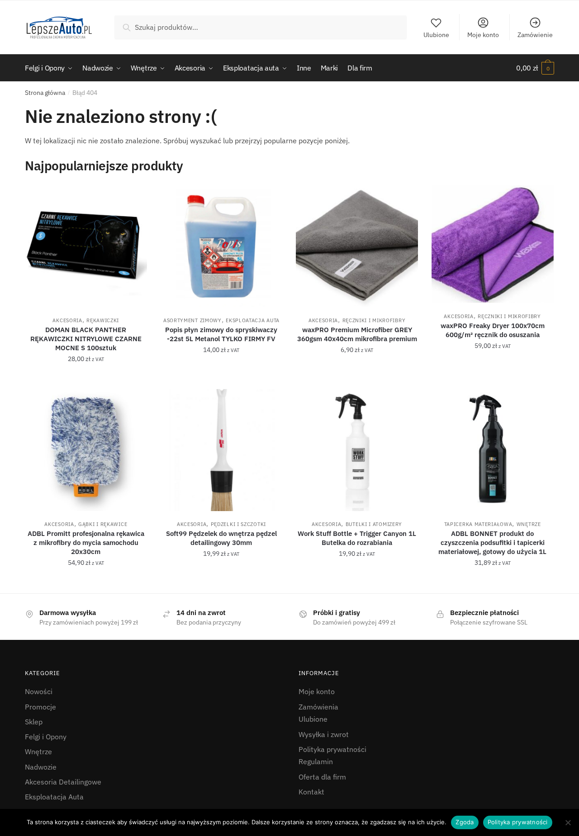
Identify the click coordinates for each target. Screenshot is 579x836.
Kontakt (311, 791)
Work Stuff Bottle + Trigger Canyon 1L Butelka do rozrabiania (357, 538)
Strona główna (45, 93)
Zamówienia (318, 706)
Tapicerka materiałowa (478, 524)
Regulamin (316, 761)
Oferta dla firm (322, 776)
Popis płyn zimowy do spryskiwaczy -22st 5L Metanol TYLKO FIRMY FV (221, 334)
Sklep (34, 721)
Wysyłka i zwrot (324, 734)
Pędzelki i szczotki (238, 524)
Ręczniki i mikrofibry (374, 320)
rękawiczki (102, 320)
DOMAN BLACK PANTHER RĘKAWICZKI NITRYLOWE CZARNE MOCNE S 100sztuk (86, 338)
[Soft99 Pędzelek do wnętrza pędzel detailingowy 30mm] (222, 450)
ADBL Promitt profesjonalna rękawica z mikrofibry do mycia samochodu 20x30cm (86, 542)
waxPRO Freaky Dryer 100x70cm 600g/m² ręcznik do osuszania (493, 330)
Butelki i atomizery (374, 524)
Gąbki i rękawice (102, 524)
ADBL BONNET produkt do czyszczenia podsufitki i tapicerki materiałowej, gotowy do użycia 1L (492, 542)
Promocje (40, 706)
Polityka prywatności (332, 749)
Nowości (38, 691)
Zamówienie (535, 35)
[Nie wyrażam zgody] (567, 822)
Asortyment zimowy (192, 320)
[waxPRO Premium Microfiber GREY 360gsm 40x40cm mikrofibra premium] (357, 246)
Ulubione (436, 35)
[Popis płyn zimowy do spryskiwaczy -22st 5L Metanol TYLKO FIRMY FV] (222, 246)
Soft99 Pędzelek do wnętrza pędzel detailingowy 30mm (221, 538)
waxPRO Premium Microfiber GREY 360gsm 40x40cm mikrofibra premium (357, 334)
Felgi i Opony (45, 736)
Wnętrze (529, 524)
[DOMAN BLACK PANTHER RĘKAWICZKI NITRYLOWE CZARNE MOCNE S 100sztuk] (86, 246)
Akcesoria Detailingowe (63, 781)
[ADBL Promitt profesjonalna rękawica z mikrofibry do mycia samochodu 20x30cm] (86, 450)
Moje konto (483, 35)
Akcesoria (67, 320)
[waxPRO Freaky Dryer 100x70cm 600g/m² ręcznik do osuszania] (493, 244)
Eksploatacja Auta (253, 320)
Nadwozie (41, 766)
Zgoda (465, 822)
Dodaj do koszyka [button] (85, 379)
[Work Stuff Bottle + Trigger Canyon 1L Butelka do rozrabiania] (357, 450)
